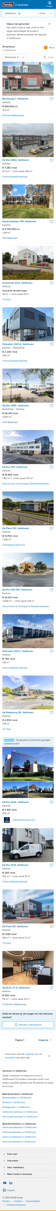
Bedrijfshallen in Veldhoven (16, 1097)
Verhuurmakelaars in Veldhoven (19, 1141)
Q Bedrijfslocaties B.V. (24, 819)
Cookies (18, 1201)
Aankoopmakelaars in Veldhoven (19, 1127)
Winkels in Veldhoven (13, 1102)
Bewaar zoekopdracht (30, 1024)
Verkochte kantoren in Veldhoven (19, 1111)
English (11, 1190)
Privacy (6, 1201)
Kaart (51, 57)
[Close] (49, 24)
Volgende (43, 1040)
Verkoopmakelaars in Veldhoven (19, 1132)
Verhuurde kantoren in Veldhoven (20, 1116)
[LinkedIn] (10, 1183)
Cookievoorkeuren (16, 1204)
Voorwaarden (33, 1201)
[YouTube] (4, 1183)
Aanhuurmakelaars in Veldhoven (19, 1136)
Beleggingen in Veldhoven (16, 1107)
